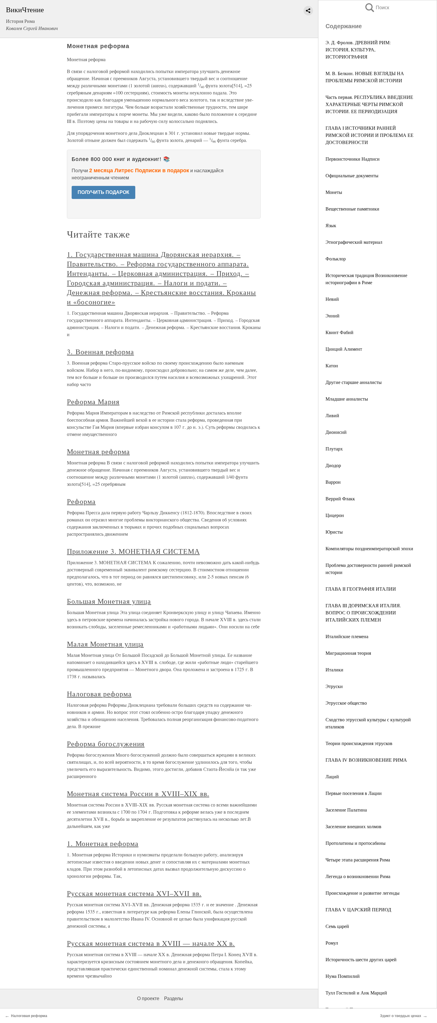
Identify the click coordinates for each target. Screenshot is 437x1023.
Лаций (332, 776)
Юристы (334, 532)
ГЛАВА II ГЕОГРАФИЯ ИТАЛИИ (361, 589)
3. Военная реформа (100, 351)
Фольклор (336, 258)
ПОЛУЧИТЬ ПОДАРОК (103, 192)
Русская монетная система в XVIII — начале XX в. (151, 943)
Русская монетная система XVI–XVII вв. (134, 893)
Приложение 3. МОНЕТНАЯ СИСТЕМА (133, 551)
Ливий (332, 415)
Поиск (377, 7)
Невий (332, 299)
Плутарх (334, 448)
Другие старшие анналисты (354, 382)
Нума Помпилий (343, 976)
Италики (334, 669)
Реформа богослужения (105, 743)
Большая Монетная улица (109, 601)
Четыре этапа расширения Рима (358, 859)
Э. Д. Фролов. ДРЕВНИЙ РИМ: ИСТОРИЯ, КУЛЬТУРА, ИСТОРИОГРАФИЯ (358, 49)
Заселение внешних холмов (353, 826)
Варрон (333, 482)
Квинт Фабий (339, 332)
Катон (332, 365)
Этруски (334, 686)
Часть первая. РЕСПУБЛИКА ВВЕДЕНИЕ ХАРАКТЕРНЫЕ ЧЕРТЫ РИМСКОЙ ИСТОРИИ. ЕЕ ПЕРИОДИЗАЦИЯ (369, 104)
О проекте (148, 998)
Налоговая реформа (99, 693)
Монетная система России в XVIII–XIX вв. (138, 793)
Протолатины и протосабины (356, 843)
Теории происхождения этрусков (359, 743)
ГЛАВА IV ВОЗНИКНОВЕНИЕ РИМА (366, 760)
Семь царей (337, 926)
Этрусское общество (346, 703)
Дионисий (336, 432)
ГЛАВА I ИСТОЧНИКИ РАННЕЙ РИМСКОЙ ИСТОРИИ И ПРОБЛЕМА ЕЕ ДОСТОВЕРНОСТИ (370, 135)
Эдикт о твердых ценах (400, 1016)
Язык (331, 225)
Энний (332, 315)
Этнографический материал (354, 242)
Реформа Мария (93, 401)
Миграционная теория (348, 653)
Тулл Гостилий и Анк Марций (356, 992)
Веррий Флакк (340, 498)
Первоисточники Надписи (353, 159)
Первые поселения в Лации (354, 793)
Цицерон (335, 515)
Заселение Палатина (346, 810)
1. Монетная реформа (102, 843)
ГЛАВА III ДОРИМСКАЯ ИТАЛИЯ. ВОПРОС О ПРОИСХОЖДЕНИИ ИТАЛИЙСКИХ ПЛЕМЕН (363, 612)
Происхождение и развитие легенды (363, 893)
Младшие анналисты (347, 399)
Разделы (173, 998)
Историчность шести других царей (361, 959)
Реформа (81, 501)
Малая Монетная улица (105, 644)
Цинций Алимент (344, 349)
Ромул (332, 943)
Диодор (333, 465)
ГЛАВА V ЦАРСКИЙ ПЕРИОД (358, 909)
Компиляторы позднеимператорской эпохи (369, 548)
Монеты (334, 192)
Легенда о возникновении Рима (358, 876)
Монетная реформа (98, 451)
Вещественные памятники (352, 208)
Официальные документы (352, 175)
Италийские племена (347, 636)
